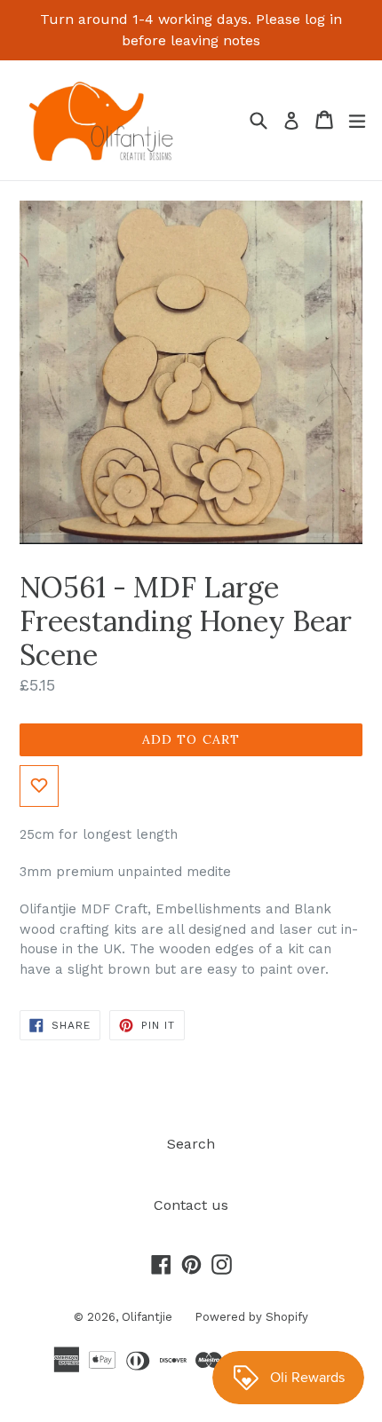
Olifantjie (147, 1316)
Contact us (191, 1205)
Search (191, 1143)
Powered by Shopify (251, 1316)
